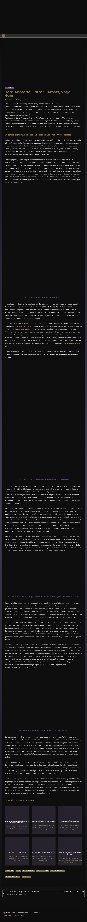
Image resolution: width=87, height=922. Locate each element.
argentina (9, 871)
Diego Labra (22, 100)
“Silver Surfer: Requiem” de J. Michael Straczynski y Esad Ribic (22, 893)
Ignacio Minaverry (12, 877)
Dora (18, 871)
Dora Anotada (28, 871)
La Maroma (26, 877)
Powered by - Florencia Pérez (13, 916)
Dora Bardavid (42, 871)
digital (71, 343)
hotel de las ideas (57, 871)
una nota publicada (24, 329)
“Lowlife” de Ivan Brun (71, 891)
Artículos (9, 88)
